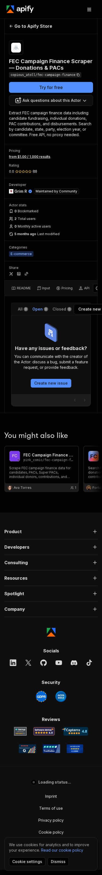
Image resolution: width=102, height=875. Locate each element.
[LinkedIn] (13, 662)
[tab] (21, 288)
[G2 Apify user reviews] (27, 748)
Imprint (51, 796)
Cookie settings (27, 861)
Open (39, 309)
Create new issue (51, 383)
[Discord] (74, 662)
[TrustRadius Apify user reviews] (51, 748)
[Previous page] (75, 400)
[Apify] (20, 9)
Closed (61, 309)
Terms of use (51, 808)
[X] (28, 662)
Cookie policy (51, 832)
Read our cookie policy (62, 850)
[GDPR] (41, 696)
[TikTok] (89, 662)
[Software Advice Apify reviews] (44, 731)
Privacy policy (51, 820)
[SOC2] (60, 696)
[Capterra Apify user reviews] (74, 731)
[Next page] (84, 400)
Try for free (51, 87)
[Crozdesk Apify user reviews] (75, 748)
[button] (51, 531)
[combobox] (51, 100)
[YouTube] (58, 662)
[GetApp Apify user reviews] (20, 731)
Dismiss (58, 861)
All (22, 309)
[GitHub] (43, 662)
